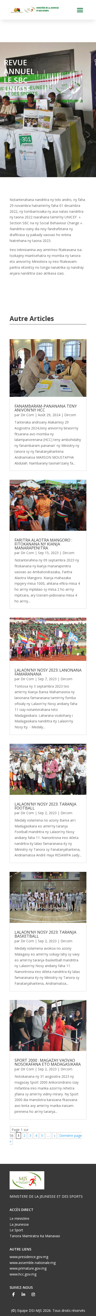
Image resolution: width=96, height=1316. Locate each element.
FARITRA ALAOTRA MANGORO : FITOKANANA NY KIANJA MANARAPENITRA (43, 544)
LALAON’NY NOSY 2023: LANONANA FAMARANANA (48, 672)
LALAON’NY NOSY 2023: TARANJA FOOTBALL (45, 806)
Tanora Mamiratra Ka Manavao (35, 1236)
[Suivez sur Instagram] (33, 1294)
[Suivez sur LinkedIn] (23, 1294)
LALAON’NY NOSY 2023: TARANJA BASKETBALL (45, 934)
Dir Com (27, 414)
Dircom (70, 414)
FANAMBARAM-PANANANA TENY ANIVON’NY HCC (46, 408)
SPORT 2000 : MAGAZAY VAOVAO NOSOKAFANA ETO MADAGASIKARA (48, 1062)
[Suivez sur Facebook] (13, 1294)
